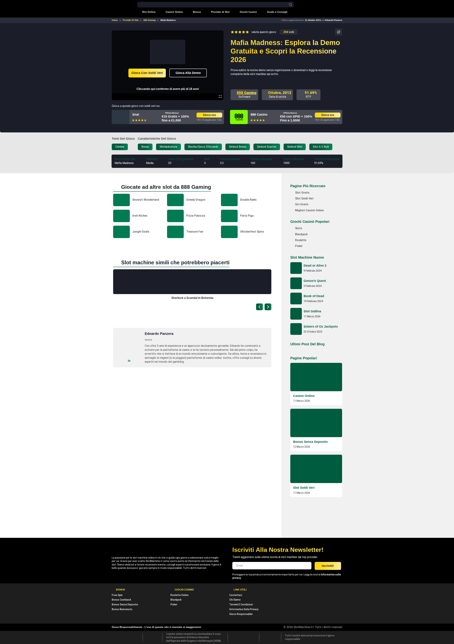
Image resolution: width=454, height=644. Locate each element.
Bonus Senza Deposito (310, 442)
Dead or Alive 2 (315, 265)
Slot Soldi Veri (304, 487)
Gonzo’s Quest (315, 281)
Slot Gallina (312, 311)
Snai (135, 114)
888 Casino (259, 114)
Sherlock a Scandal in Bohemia (192, 297)
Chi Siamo (235, 599)
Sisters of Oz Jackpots (321, 326)
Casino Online (304, 396)
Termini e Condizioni (241, 604)
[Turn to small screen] (220, 32)
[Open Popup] (338, 32)
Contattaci (235, 595)
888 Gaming (246, 93)
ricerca (290, 4)
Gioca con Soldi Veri (147, 73)
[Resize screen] (220, 97)
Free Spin (117, 595)
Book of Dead (314, 296)
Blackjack (175, 599)
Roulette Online (179, 595)
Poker (173, 604)
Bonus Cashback (121, 599)
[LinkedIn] (129, 360)
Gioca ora (209, 114)
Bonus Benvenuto (122, 609)
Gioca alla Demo (188, 73)
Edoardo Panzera (333, 20)
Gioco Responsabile (241, 614)
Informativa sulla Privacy (243, 609)
